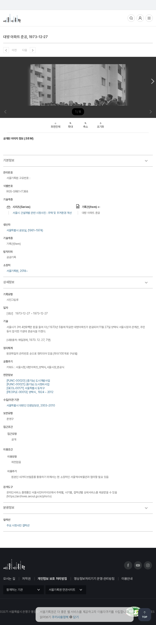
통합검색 (131, 18)
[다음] (33, 50)
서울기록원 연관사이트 (62, 590)
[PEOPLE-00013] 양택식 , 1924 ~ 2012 (29, 392)
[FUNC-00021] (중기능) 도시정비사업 (27, 384)
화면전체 (55, 126)
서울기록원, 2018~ (17, 270)
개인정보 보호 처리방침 (52, 579)
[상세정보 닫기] (148, 283)
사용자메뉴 (140, 18)
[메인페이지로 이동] (12, 18)
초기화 (100, 126)
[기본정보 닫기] (148, 161)
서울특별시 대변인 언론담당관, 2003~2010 (30, 405)
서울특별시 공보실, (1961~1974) (24, 230)
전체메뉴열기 (149, 18)
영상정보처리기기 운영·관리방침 (94, 579)
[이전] (6, 50)
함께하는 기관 (14, 590)
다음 (24, 50)
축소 (85, 126)
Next (153, 81)
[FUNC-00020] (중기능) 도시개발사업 (28, 380)
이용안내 (127, 579)
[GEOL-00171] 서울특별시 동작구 (25, 388)
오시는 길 (9, 579)
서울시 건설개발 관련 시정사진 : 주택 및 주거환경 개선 (42, 212)
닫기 (76, 617)
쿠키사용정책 (60, 617)
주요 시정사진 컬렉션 (17, 525)
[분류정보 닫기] (148, 508)
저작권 (26, 579)
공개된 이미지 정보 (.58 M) (18, 138)
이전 (14, 50)
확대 (70, 126)
